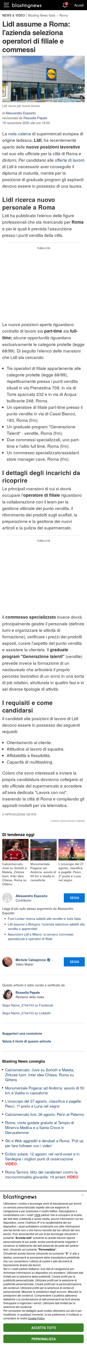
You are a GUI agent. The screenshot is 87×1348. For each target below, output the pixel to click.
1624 (37, 1215)
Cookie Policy (36, 1318)
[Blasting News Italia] (27, 5)
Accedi (79, 5)
